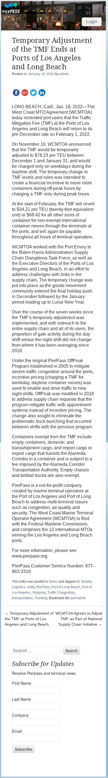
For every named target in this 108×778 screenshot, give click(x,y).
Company (20, 715)
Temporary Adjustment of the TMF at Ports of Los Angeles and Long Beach (29, 618)
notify (31, 587)
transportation (22, 598)
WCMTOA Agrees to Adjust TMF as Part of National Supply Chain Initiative (78, 618)
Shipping (39, 592)
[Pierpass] (53, 15)
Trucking (40, 598)
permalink (78, 598)
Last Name (21, 699)
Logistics (18, 587)
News (53, 581)
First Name (21, 683)
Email (17, 731)
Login (91, 21)
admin (64, 74)
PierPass (43, 587)
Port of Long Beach (66, 587)
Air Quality (83, 581)
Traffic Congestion (61, 592)
